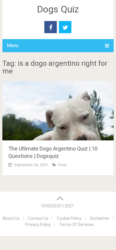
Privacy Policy (38, 224)
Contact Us (38, 218)
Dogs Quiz (58, 9)
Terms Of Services (76, 224)
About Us (11, 218)
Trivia (62, 165)
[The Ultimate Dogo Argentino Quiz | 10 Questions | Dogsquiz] (58, 110)
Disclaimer (99, 218)
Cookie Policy (69, 218)
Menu (12, 45)
